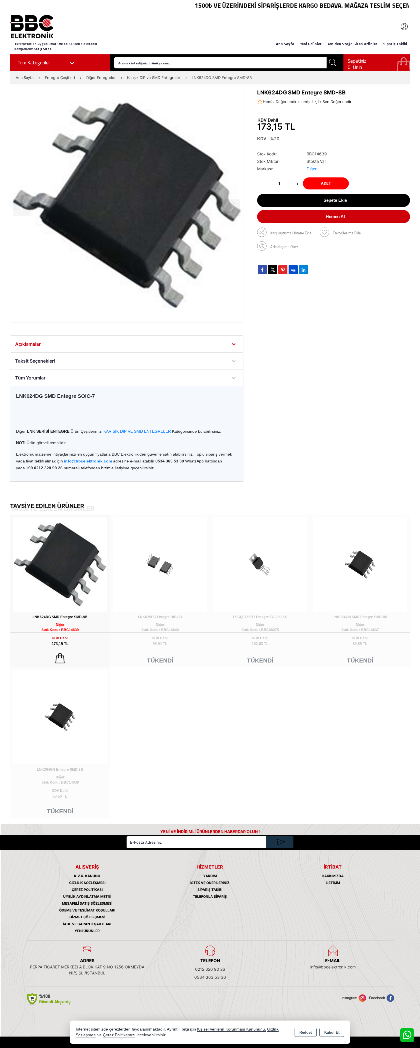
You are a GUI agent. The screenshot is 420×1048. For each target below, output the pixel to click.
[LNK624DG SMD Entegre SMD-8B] (126, 205)
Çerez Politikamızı (119, 1035)
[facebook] (262, 269)
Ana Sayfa (285, 44)
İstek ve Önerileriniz (209, 883)
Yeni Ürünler (87, 931)
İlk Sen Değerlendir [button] (334, 101)
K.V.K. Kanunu (87, 876)
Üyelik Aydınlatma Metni (87, 896)
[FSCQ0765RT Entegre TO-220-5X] (260, 564)
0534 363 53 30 (210, 977)
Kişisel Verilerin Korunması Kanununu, (231, 1029)
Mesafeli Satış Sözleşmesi (87, 903)
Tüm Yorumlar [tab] (30, 378)
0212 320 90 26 (210, 969)
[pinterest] (282, 269)
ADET (326, 183)
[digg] (293, 269)
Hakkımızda (333, 876)
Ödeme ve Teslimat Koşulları (87, 910)
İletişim (333, 883)
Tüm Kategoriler (33, 62)
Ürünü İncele (60, 658)
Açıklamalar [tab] (28, 344)
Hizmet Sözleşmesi (87, 917)
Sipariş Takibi (395, 44)
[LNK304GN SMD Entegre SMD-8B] (360, 564)
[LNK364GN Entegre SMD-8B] (60, 716)
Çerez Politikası (87, 889)
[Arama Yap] (333, 62)
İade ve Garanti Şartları (87, 924)
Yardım (210, 876)
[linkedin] (303, 269)
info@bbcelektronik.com (333, 966)
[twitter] (272, 269)
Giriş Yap (401, 26)
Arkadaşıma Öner (284, 247)
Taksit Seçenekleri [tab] (35, 361)
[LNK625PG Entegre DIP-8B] (160, 564)
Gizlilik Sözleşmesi (87, 883)
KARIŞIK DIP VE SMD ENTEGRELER (137, 431)
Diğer (312, 168)
